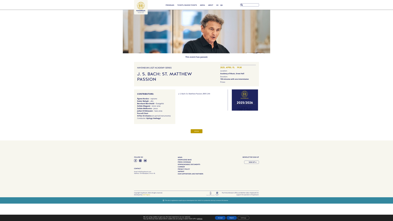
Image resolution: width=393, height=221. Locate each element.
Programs (170, 5)
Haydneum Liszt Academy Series (154, 67)
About (210, 5)
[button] (245, 101)
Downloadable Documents (189, 164)
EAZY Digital (146, 195)
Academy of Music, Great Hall (232, 73)
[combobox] (249, 4)
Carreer (181, 167)
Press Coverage (184, 162)
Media (202, 5)
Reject (232, 218)
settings (199, 219)
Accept (220, 218)
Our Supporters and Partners (190, 174)
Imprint (181, 171)
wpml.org (181, 200)
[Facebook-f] (135, 160)
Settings (243, 218)
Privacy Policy (184, 169)
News (180, 157)
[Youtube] (145, 160)
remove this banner (222, 200)
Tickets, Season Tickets (187, 5)
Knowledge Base (185, 160)
